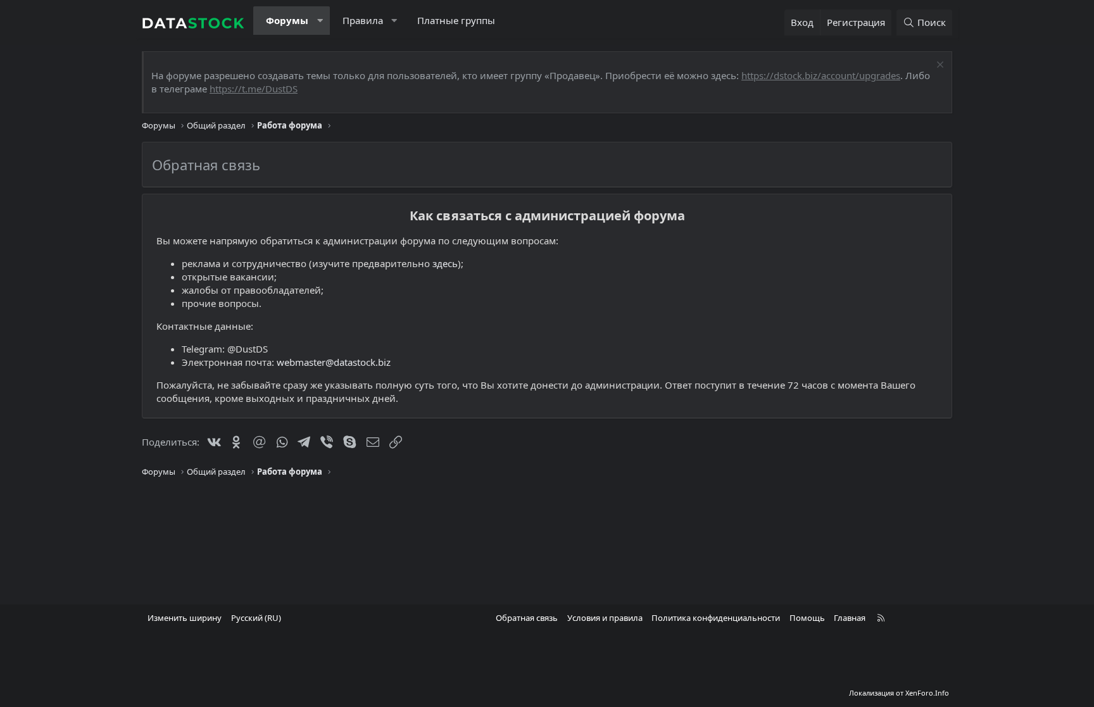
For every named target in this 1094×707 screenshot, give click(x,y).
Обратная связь (527, 617)
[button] (320, 20)
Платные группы (456, 20)
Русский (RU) (256, 617)
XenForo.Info (927, 693)
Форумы (287, 20)
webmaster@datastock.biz (334, 362)
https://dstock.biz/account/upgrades (820, 75)
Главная (849, 617)
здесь (445, 263)
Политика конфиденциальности (715, 617)
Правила (363, 20)
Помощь (807, 617)
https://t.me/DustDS (254, 88)
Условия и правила (605, 617)
